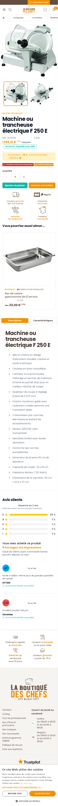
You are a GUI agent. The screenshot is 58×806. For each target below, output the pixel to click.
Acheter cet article (42, 185)
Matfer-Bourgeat (12, 113)
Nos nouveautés (10, 733)
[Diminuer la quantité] (6, 177)
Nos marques (9, 729)
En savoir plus (27, 783)
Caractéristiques (43, 320)
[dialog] (29, 785)
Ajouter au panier (15, 185)
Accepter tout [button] (42, 793)
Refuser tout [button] (15, 793)
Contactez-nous (40, 2)
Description (15, 320)
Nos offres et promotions (9, 724)
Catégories (18, 18)
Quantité (7, 170)
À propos (6, 709)
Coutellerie (37, 18)
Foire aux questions (12, 749)
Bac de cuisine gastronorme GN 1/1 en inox (21, 295)
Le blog (6, 713)
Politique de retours (12, 745)
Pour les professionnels (14, 718)
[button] (2, 50)
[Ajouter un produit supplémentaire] (24, 177)
